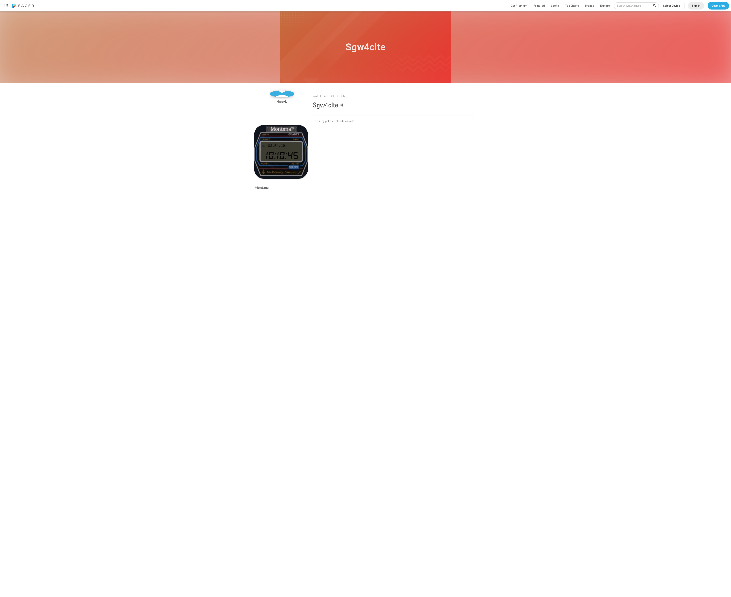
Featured (539, 5)
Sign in (696, 5)
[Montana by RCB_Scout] (281, 152)
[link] (22, 5)
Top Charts (572, 5)
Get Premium (519, 5)
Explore (605, 5)
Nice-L (282, 101)
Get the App (718, 5)
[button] (718, 5)
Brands (589, 5)
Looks (555, 5)
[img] (282, 93)
